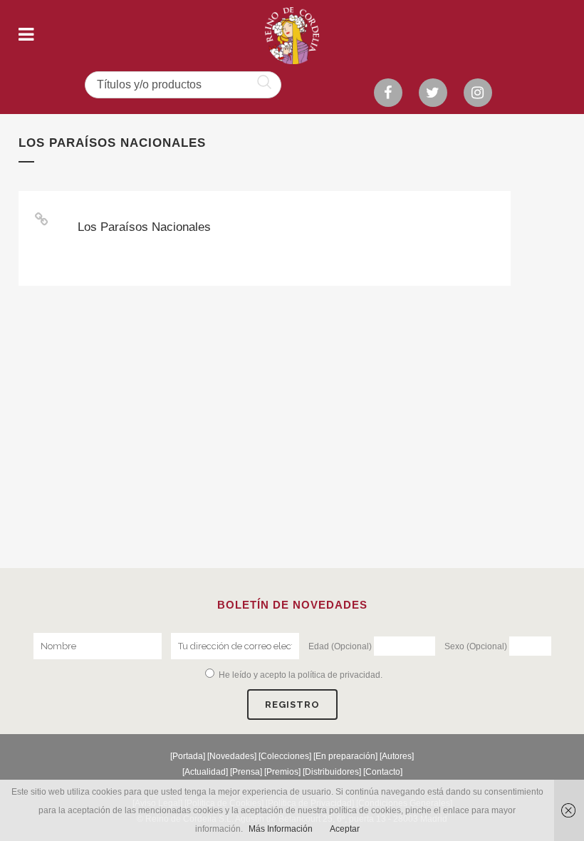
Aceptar (345, 829)
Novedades (231, 756)
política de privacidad (339, 675)
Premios (282, 772)
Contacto (382, 772)
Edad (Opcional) (340, 646)
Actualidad (205, 772)
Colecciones (285, 756)
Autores (397, 756)
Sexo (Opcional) (475, 646)
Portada (187, 756)
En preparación (345, 756)
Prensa (246, 772)
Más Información (281, 829)
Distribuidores (332, 772)
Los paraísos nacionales (144, 227)
